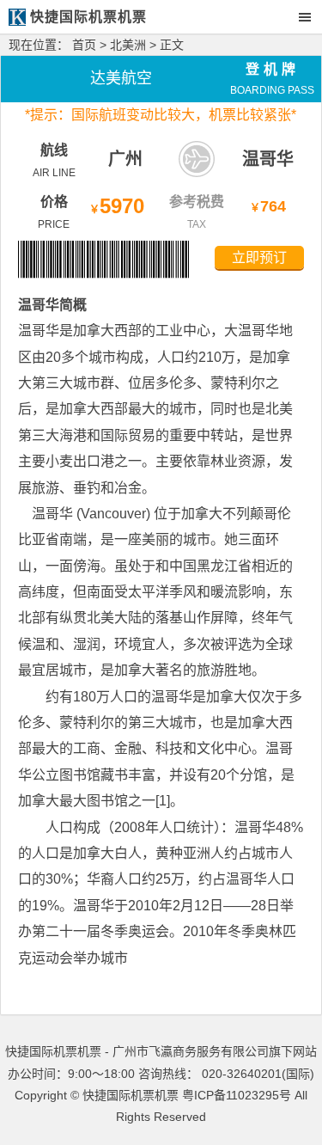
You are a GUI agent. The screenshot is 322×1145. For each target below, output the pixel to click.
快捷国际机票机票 (130, 1095)
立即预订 (259, 257)
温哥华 (268, 159)
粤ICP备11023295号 (236, 1095)
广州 (125, 159)
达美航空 (121, 78)
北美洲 (128, 45)
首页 (84, 45)
